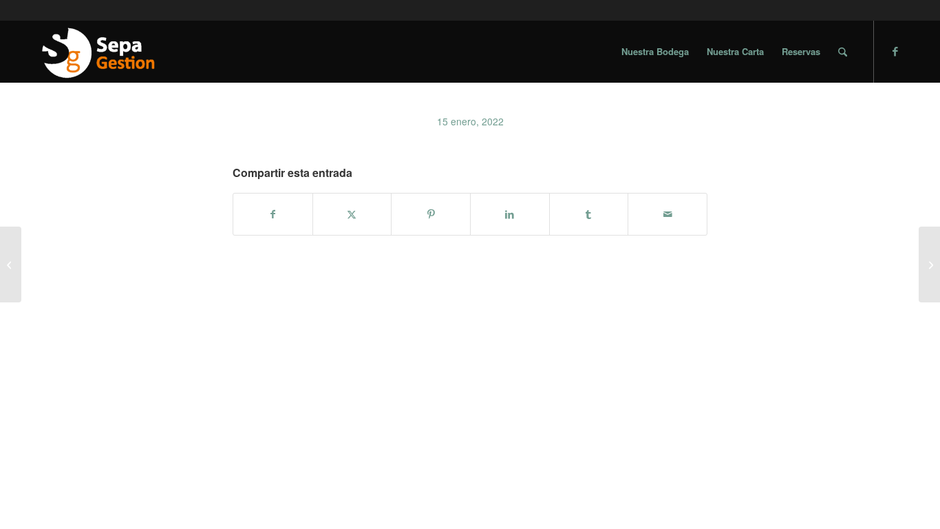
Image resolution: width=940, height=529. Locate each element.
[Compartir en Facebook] (272, 214)
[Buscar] (842, 52)
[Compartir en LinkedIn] (510, 214)
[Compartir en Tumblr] (589, 214)
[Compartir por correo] (667, 214)
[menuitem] (655, 52)
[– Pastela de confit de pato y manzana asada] (929, 264)
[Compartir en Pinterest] (431, 214)
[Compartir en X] (352, 214)
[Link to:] (10, 264)
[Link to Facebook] (895, 51)
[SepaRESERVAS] (97, 52)
